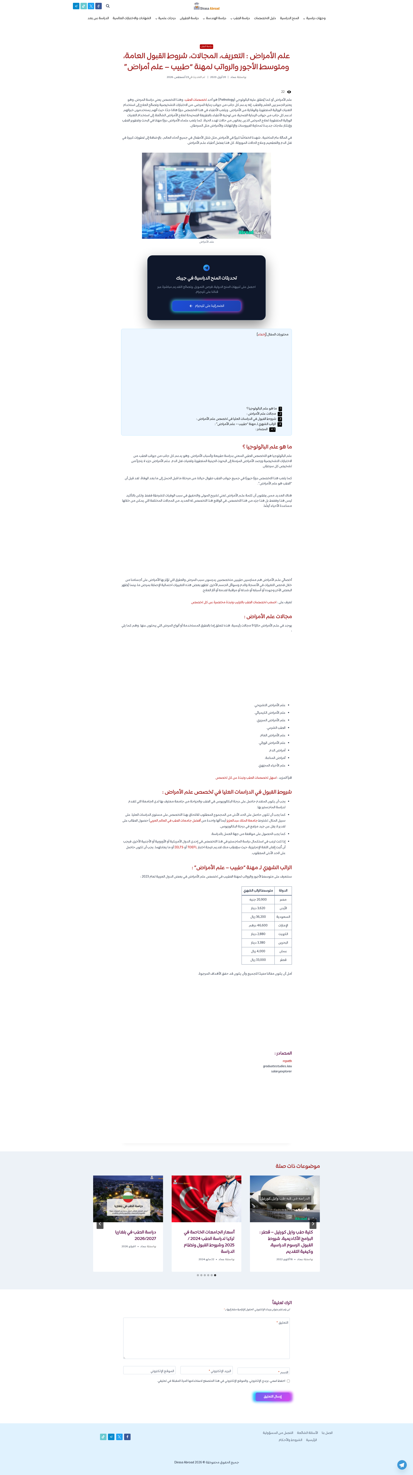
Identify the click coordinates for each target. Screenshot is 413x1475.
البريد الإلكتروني (220, 1371)
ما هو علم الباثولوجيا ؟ (264, 408)
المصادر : (265, 429)
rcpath (287, 1061)
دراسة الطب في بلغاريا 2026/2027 (135, 1235)
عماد (233, 77)
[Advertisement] (206, 374)
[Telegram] (402, 1465)
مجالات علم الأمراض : (264, 413)
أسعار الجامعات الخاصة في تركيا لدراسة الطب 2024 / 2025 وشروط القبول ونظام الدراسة (209, 1242)
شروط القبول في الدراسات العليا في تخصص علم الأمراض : (238, 419)
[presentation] (285, 1199)
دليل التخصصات (265, 18)
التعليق (282, 1323)
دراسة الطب (207, 46)
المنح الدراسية (289, 18)
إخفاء (261, 334)
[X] (91, 6)
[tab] (215, 1275)
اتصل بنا (327, 1433)
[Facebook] (98, 6)
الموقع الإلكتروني (162, 1371)
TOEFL (192, 847)
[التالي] (100, 1224)
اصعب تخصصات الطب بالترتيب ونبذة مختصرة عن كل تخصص (233, 602)
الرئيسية (311, 1440)
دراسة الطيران (189, 18)
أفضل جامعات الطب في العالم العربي (175, 820)
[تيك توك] (83, 6)
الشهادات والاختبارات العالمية (132, 18)
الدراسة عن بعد (98, 18)
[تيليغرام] (76, 6)
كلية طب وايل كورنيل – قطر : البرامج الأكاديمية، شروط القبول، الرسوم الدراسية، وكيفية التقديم (286, 1242)
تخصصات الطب (196, 100)
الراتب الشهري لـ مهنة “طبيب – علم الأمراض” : (248, 424)
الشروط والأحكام (290, 1440)
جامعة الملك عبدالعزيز (242, 820)
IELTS (178, 847)
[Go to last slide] (313, 1224)
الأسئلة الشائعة (307, 1433)
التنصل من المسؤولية (278, 1433)
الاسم (283, 1373)
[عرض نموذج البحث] (108, 6)
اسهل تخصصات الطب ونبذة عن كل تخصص (246, 777)
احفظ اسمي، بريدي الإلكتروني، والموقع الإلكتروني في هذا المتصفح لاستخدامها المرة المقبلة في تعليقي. (221, 1381)
